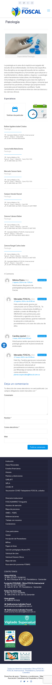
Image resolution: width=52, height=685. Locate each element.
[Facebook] (20, 3)
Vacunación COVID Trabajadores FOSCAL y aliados (25, 491)
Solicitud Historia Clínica (15, 557)
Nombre (7, 418)
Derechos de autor (11, 676)
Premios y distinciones (14, 476)
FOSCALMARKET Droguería (16, 502)
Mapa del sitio (11, 561)
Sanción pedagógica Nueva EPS (18, 550)
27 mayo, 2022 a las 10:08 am (24, 357)
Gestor (8, 535)
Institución (10, 461)
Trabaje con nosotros (14, 520)
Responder (42, 280)
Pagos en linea (11, 546)
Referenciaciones (12, 516)
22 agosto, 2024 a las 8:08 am (24, 301)
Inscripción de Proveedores (16, 539)
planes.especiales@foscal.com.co (27, 375)
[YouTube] (28, 3)
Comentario (8, 395)
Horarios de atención (13, 505)
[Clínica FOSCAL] (26, 11)
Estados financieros (13, 469)
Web (6, 437)
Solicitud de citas (12, 553)
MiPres (8, 542)
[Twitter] (24, 3)
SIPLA (8, 483)
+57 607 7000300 (17, 585)
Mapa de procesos (13, 509)
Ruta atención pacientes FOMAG (18, 564)
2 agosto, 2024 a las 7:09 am (22, 282)
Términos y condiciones (29, 676)
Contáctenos (10, 524)
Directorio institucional (14, 498)
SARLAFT (9, 480)
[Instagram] (32, 3)
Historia (8, 472)
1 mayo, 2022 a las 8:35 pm (21, 338)
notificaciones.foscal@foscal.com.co (18, 606)
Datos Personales (12, 465)
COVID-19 (9, 487)
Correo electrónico (11, 427)
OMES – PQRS (11, 513)
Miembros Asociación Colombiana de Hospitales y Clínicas (28, 677)
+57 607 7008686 (17, 593)
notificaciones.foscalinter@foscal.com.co (19, 612)
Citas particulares (12, 531)
